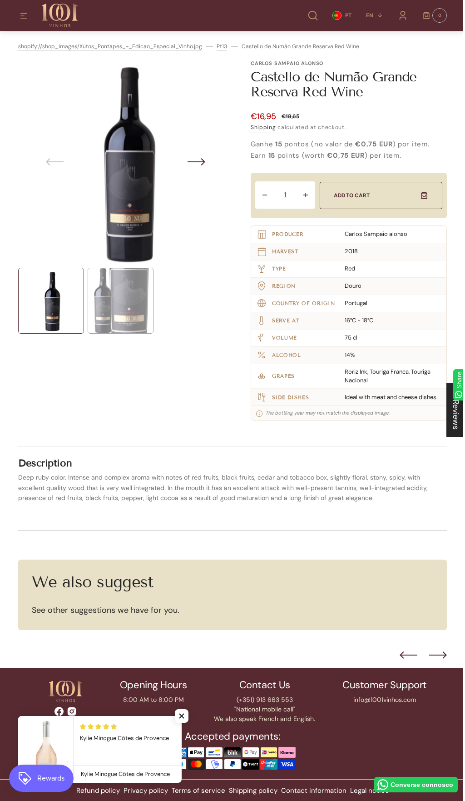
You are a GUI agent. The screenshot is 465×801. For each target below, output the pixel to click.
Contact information (310, 790)
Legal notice (366, 790)
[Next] (431, 655)
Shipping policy (249, 790)
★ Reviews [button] (449, 410)
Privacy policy (142, 790)
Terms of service (195, 790)
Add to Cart (347, 195)
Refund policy (94, 790)
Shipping (260, 127)
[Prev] (402, 655)
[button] (24, 16)
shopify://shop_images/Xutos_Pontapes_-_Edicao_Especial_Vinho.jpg (110, 46)
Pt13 (222, 46)
